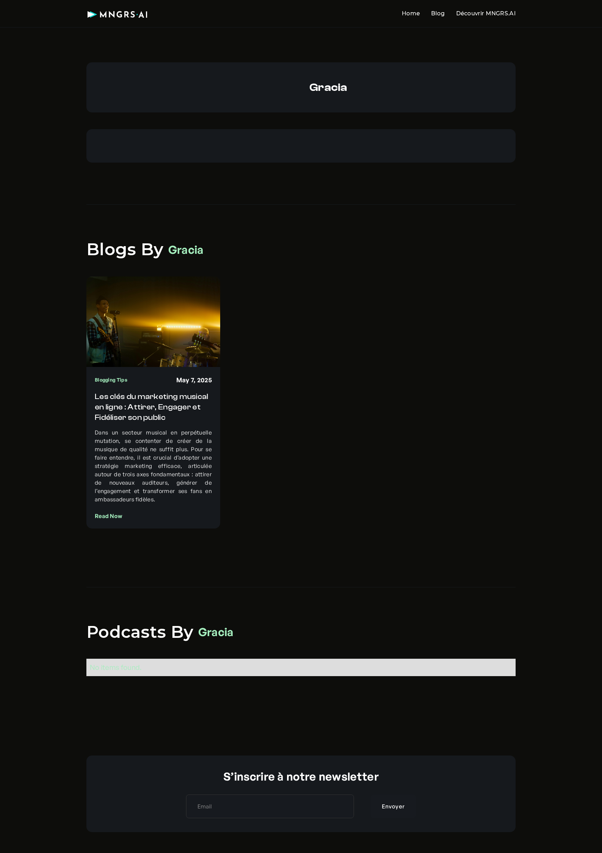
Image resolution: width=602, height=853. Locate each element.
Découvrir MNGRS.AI (486, 13)
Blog (438, 13)
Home (411, 13)
